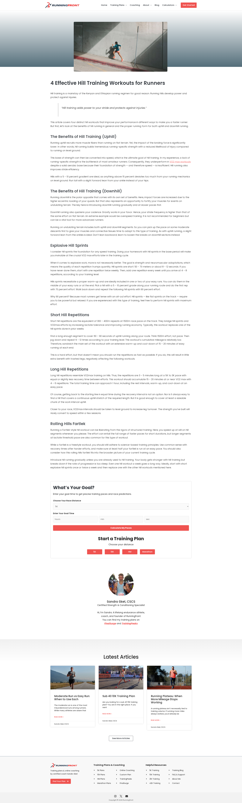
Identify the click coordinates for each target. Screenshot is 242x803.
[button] (189, 5)
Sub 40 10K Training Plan (118, 696)
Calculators (168, 5)
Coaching (135, 5)
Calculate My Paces (121, 527)
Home (104, 5)
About (146, 5)
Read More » (59, 717)
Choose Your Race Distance (67, 500)
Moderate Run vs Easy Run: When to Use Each (72, 697)
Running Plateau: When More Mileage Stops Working (166, 699)
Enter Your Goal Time (63, 513)
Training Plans (117, 5)
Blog (157, 5)
